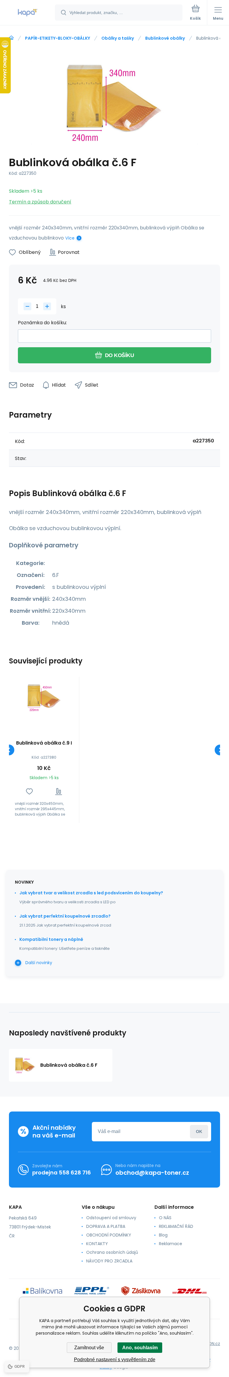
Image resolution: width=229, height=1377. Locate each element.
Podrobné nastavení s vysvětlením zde (114, 1359)
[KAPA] (11, 37)
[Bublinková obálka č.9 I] (44, 697)
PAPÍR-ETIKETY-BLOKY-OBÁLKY (57, 38)
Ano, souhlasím (140, 1347)
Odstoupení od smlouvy (111, 1218)
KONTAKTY (97, 1244)
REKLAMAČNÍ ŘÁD (176, 1226)
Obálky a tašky (117, 38)
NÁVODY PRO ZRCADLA (109, 1261)
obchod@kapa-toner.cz (152, 1172)
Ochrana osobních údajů (112, 1252)
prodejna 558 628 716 (61, 1172)
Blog (163, 1235)
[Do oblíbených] (29, 791)
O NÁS (165, 1218)
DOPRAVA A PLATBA (105, 1226)
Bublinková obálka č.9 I (44, 743)
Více (70, 238)
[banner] (27, 12)
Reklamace (170, 1244)
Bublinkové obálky (165, 38)
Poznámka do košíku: (42, 322)
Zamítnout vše (89, 1347)
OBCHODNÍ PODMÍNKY (108, 1235)
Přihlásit (199, 1131)
